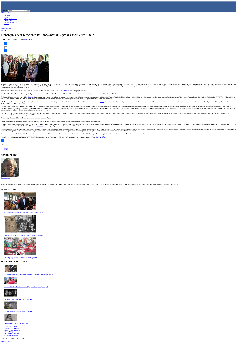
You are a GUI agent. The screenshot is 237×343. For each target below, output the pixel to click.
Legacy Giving (8, 20)
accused (102, 102)
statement (66, 91)
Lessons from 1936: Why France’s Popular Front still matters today (24, 235)
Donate (6, 24)
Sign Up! (3, 30)
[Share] (120, 43)
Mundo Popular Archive (11, 333)
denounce (31, 97)
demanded (40, 126)
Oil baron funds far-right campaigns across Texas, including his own (24, 212)
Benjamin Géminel (101, 137)
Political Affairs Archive (11, 328)
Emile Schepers (27, 39)
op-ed (6, 149)
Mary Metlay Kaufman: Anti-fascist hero (16, 323)
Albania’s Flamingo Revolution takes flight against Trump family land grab (26, 287)
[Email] (120, 47)
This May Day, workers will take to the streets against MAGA (22, 258)
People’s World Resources (12, 330)
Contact (6, 17)
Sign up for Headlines (10, 19)
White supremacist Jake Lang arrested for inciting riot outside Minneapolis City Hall (28, 274)
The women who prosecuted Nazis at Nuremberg (18, 299)
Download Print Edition (11, 335)
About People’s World (10, 327)
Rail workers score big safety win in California (18, 311)
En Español (7, 15)
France (6, 148)
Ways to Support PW (10, 22)
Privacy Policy (8, 332)
